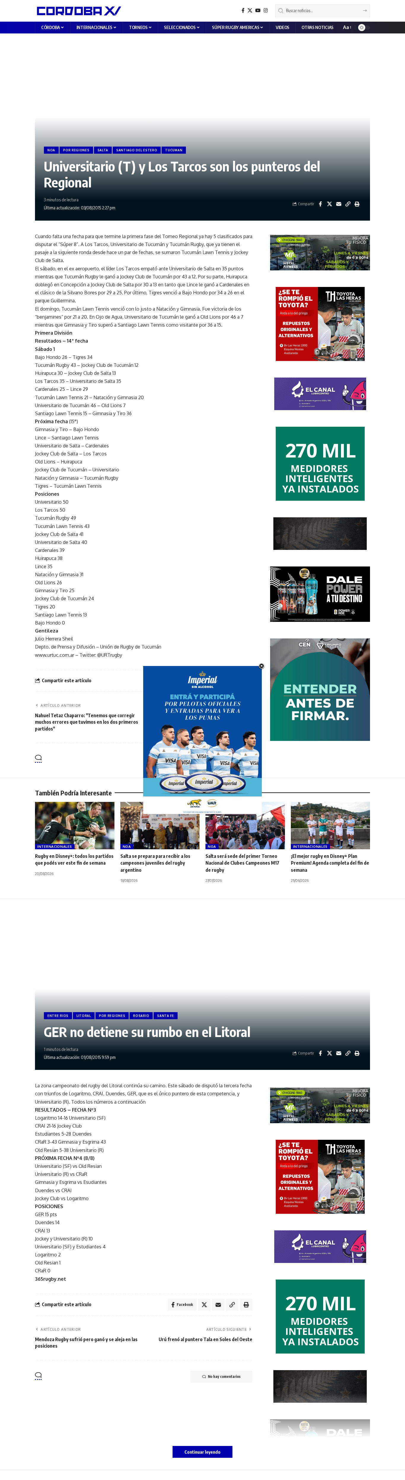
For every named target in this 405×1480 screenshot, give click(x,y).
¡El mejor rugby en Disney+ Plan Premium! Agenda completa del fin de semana (330, 863)
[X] (250, 11)
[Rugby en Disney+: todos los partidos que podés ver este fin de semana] (74, 826)
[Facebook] (243, 11)
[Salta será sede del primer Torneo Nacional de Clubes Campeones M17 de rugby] (245, 826)
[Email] (338, 204)
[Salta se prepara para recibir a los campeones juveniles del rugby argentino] (160, 826)
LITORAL (83, 1015)
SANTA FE (165, 1015)
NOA (51, 150)
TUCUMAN (173, 150)
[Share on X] (329, 204)
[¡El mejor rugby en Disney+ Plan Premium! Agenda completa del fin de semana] (330, 826)
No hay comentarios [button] (224, 759)
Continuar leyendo (202, 1452)
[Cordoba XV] (78, 11)
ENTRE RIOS (57, 1015)
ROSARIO (141, 1015)
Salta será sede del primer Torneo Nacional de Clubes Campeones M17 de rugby (242, 863)
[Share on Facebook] (320, 204)
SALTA (103, 150)
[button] (347, 27)
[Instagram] (265, 11)
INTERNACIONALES (54, 846)
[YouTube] (258, 11)
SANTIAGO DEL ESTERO (136, 150)
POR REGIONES (76, 150)
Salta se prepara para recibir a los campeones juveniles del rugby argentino (155, 863)
